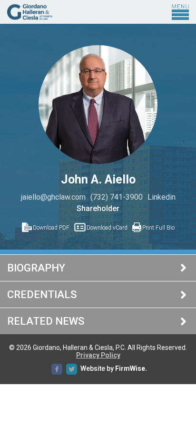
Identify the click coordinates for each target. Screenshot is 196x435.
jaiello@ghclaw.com (53, 197)
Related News (45, 321)
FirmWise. (131, 369)
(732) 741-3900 (116, 197)
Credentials (42, 294)
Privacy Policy (98, 355)
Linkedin (161, 197)
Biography (36, 268)
